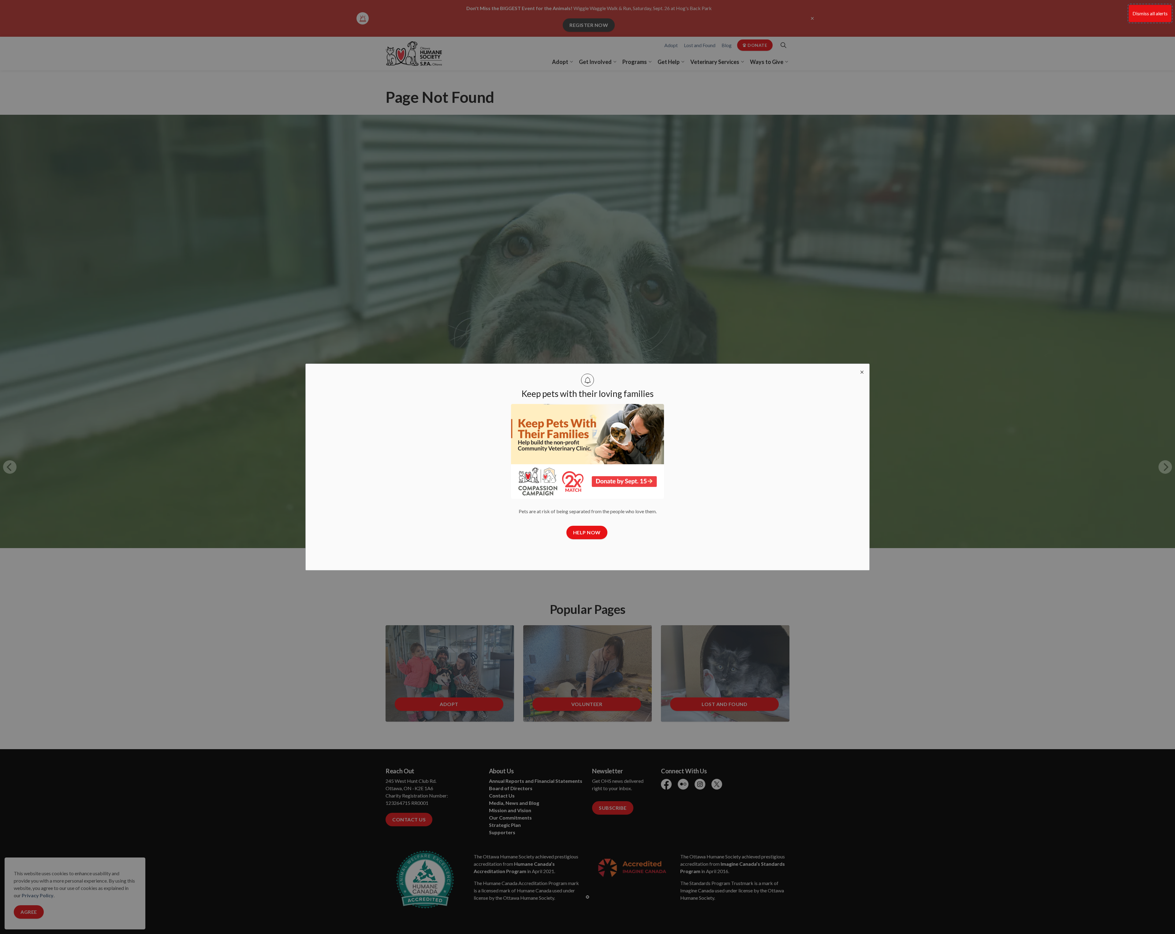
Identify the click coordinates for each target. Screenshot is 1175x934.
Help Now (587, 532)
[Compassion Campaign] (587, 451)
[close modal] (862, 371)
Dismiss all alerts (1150, 13)
